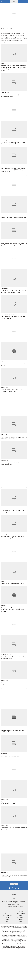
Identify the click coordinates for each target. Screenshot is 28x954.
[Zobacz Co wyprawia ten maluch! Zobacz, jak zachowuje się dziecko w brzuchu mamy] (14, 497)
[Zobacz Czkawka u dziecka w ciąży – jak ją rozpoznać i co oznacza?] (14, 377)
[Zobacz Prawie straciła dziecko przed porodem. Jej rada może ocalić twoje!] (14, 424)
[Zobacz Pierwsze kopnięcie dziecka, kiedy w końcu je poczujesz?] (14, 450)
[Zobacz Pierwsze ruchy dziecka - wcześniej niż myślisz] (14, 670)
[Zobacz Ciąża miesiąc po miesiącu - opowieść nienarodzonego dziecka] (14, 789)
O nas (19, 892)
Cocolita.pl (7, 921)
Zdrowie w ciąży (5, 92)
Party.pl (20, 915)
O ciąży (2, 361)
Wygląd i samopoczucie (6, 654)
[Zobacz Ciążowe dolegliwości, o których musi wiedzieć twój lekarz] (14, 717)
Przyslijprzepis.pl (20, 917)
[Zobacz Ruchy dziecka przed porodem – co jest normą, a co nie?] (14, 303)
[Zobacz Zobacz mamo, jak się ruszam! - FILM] (14, 571)
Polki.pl (7, 917)
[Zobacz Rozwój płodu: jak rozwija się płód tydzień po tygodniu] (14, 204)
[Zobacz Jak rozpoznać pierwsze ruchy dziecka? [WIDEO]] (14, 351)
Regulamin (4, 892)
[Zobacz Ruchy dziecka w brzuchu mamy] (14, 743)
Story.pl (20, 921)
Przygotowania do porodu (7, 314)
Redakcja (24, 892)
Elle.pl (7, 911)
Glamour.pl (21, 911)
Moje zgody (14, 894)
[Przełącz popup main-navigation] (1, 1)
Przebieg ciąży (4, 139)
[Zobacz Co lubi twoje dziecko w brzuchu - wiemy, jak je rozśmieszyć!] (14, 644)
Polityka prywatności (12, 892)
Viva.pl (7, 919)
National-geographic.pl (7, 915)
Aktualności (4, 63)
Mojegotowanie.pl (21, 913)
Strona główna (3, 25)
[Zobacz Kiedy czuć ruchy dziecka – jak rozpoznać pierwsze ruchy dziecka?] (14, 129)
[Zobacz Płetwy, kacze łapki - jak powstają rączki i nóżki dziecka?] (14, 862)
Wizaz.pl (21, 919)
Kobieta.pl (7, 913)
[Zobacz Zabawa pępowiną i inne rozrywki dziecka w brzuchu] (14, 815)
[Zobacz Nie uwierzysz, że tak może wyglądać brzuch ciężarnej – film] (14, 523)
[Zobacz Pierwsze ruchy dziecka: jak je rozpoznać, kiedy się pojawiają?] (14, 82)
